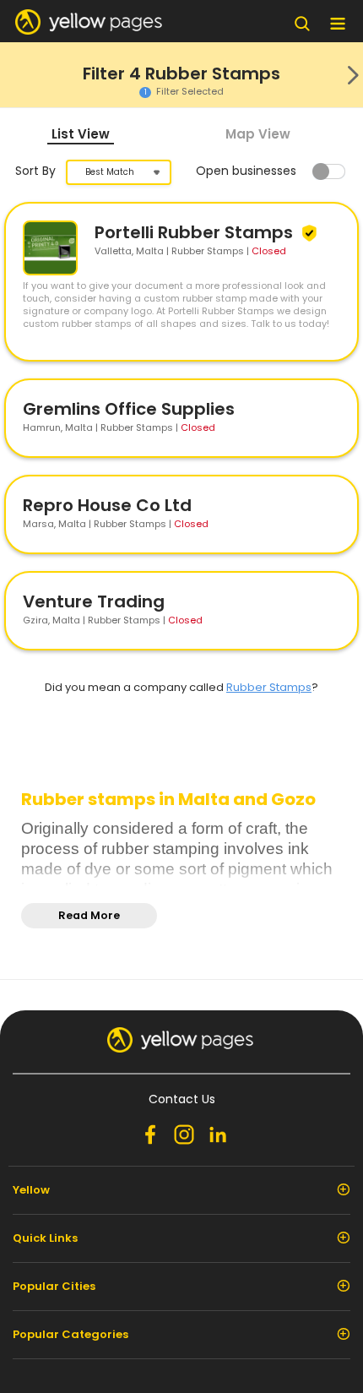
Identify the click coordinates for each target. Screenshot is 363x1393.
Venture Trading (94, 601)
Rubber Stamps (269, 687)
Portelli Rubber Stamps (196, 232)
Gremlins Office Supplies (129, 409)
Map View (257, 134)
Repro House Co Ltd (107, 505)
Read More (89, 915)
